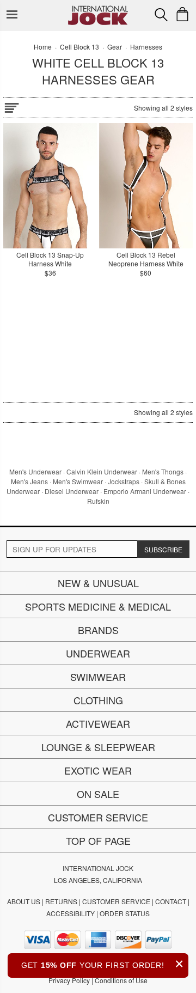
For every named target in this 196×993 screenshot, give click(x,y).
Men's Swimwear (78, 481)
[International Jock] (98, 8)
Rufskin (98, 500)
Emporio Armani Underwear (144, 491)
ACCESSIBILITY (70, 913)
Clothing (98, 700)
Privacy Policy (69, 980)
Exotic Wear (98, 770)
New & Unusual (98, 583)
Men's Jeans (29, 481)
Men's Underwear (35, 471)
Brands (98, 630)
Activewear (98, 723)
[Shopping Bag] (182, 14)
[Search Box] (161, 14)
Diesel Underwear (72, 491)
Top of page (98, 840)
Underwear (98, 653)
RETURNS (61, 901)
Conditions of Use (121, 980)
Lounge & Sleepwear (98, 747)
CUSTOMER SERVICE (116, 901)
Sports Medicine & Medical (98, 606)
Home (43, 46)
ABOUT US (23, 901)
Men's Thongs (162, 471)
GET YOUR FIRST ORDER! (102, 963)
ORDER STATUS (125, 913)
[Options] (11, 106)
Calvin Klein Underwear (101, 471)
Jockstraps (123, 481)
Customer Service (98, 817)
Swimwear (98, 676)
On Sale (98, 794)
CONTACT (170, 901)
